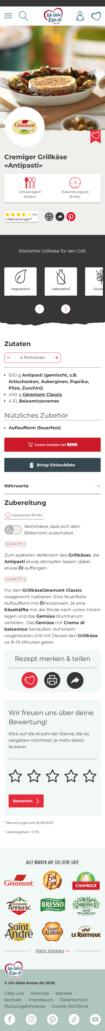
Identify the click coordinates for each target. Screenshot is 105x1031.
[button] (59, 216)
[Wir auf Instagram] (31, 1020)
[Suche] (23, 16)
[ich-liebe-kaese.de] (13, 969)
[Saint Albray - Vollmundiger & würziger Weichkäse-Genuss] (52, 931)
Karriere (64, 993)
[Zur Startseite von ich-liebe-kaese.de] (53, 16)
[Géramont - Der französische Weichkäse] (19, 880)
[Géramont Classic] (24, 127)
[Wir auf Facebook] (9, 1020)
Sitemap (40, 993)
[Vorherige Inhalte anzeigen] (39, 309)
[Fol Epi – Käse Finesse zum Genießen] (52, 880)
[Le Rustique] (86, 931)
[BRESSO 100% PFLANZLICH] (86, 906)
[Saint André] (19, 931)
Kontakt (13, 999)
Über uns (14, 993)
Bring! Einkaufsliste (56, 465)
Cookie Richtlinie (70, 1006)
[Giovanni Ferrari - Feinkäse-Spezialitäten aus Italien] (19, 906)
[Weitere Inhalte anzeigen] (65, 309)
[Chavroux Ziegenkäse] (86, 880)
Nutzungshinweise (25, 1006)
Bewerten (23, 801)
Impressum (41, 999)
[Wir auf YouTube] (95, 1020)
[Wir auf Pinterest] (52, 1020)
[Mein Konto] (80, 16)
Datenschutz (74, 999)
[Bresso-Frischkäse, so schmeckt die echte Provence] (52, 906)
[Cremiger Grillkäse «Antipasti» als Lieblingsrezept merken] (95, 137)
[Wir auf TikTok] (74, 1020)
